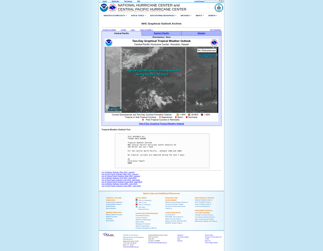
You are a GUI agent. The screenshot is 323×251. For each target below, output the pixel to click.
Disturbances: (159, 37)
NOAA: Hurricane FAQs (172, 219)
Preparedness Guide (142, 215)
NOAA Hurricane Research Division (175, 202)
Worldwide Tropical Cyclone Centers (204, 211)
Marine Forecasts (114, 212)
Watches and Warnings (143, 220)
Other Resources (173, 212)
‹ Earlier (123, 30)
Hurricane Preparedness (147, 213)
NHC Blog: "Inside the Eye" (141, 208)
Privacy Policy (209, 235)
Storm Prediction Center (202, 202)
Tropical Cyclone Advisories (114, 202)
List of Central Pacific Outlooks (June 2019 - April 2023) (122, 182)
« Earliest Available (109, 30)
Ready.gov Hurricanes (142, 224)
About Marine (110, 221)
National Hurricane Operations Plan (175, 221)
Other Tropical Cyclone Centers (204, 219)
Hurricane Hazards (141, 218)
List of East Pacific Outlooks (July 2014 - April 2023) (121, 180)
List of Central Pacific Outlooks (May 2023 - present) (121, 176)
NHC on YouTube (143, 205)
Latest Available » (146, 30)
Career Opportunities (211, 243)
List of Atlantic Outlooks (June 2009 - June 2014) (119, 184)
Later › (133, 30)
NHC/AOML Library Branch (173, 217)
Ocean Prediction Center (202, 204)
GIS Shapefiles (215, 30)
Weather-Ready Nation (143, 226)
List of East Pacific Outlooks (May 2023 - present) (120, 174)
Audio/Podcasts (110, 206)
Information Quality (183, 237)
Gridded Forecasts (111, 217)
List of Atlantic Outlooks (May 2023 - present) (118, 172)
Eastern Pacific (161, 33)
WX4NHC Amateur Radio (173, 223)
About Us (207, 241)
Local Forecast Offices (201, 206)
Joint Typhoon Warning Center (204, 217)
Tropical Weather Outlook (113, 204)
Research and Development (171, 199)
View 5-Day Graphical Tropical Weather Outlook (161, 124)
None (168, 37)
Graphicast (109, 219)
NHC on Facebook (144, 200)
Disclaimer (180, 235)
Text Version (128, 1)
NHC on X (141, 202)
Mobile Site (115, 1)
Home (105, 1)
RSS (138, 1)
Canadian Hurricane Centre (203, 215)
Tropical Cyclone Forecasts (113, 199)
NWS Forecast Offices (204, 198)
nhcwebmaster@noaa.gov (131, 247)
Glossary (179, 241)
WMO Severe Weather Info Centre (205, 221)
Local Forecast (199, 1)
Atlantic (201, 33)
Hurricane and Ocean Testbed (174, 204)
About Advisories (111, 208)
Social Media (141, 198)
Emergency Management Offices (145, 228)
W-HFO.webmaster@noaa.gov (157, 243)
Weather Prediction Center (203, 200)
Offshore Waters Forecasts (114, 215)
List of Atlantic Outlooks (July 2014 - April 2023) (119, 178)
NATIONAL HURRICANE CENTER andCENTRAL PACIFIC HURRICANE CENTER (152, 7)
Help (178, 239)
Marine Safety (140, 222)
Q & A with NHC (170, 215)
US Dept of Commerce (130, 235)
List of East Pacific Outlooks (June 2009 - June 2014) (121, 186)
